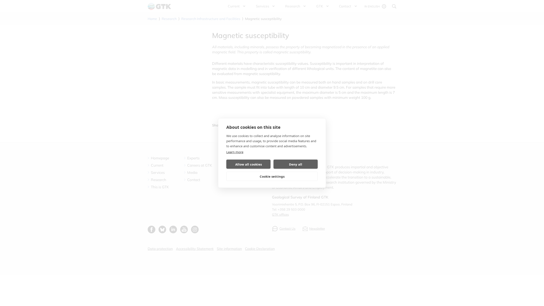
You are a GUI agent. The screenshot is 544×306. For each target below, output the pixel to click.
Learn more (234, 152)
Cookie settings (272, 176)
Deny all (295, 164)
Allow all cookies (248, 164)
